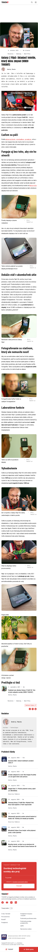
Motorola (33, 185)
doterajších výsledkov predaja (19, 139)
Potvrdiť (19, 886)
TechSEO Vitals (20, 944)
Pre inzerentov (5, 916)
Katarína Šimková (14, 794)
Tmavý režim (5, 908)
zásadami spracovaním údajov (20, 882)
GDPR (22, 926)
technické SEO (5, 944)
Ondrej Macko (11, 69)
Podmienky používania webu (28, 918)
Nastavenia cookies (26, 929)
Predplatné (4, 922)
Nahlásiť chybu (29, 705)
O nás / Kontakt (5, 913)
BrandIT (3, 919)
